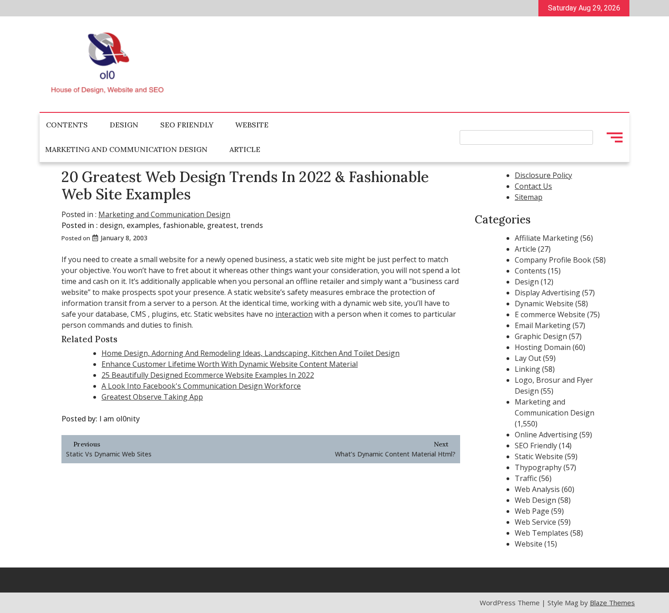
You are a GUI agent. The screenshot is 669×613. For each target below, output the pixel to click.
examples (143, 225)
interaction (294, 314)
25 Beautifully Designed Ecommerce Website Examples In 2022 (207, 375)
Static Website (539, 456)
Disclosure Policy (543, 175)
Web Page (532, 511)
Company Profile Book (553, 260)
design (111, 225)
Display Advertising (547, 293)
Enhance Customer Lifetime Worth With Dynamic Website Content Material (229, 364)
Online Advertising (546, 435)
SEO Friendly (186, 124)
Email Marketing (543, 325)
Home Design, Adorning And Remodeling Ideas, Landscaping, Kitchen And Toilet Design (250, 353)
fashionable (183, 225)
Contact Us (533, 186)
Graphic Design (541, 336)
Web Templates (541, 533)
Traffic (526, 478)
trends (251, 225)
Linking (527, 369)
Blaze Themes (612, 602)
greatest (222, 225)
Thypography (538, 467)
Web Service (535, 522)
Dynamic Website (544, 304)
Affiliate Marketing (546, 238)
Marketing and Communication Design (126, 149)
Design (124, 124)
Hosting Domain (543, 347)
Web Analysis (537, 489)
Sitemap (528, 197)
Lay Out (528, 358)
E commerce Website (550, 314)
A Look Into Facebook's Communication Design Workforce (201, 386)
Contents (67, 124)
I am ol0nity (119, 419)
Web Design (535, 500)
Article (244, 149)
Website (252, 124)
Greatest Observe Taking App (152, 397)
